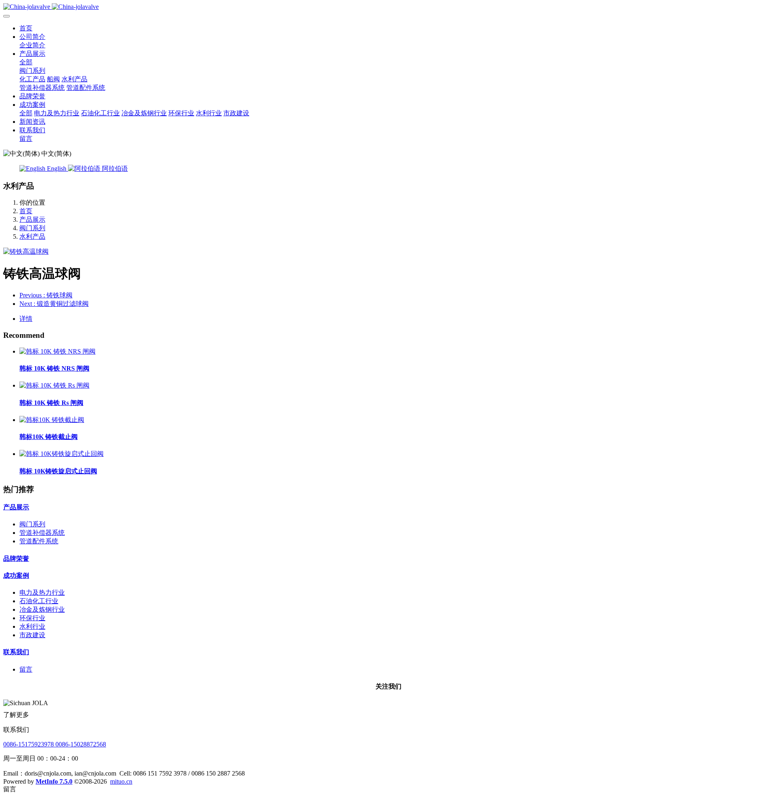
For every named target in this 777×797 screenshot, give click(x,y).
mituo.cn (121, 781)
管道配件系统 (38, 541)
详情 (25, 318)
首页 (25, 28)
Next (54, 303)
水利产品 (32, 236)
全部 (25, 62)
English (56, 168)
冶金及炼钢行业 (42, 609)
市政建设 (32, 635)
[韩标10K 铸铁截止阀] (51, 419)
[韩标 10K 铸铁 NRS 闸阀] (57, 351)
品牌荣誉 (16, 558)
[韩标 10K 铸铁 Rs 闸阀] (54, 385)
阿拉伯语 (114, 168)
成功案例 (16, 575)
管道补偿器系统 (42, 532)
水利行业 (32, 626)
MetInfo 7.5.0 (54, 781)
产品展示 (32, 219)
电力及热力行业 (42, 592)
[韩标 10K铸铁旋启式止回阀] (61, 453)
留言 (25, 669)
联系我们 (16, 652)
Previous (45, 295)
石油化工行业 (38, 601)
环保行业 (32, 618)
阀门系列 (32, 228)
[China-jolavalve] (388, 7)
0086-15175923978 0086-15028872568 (54, 744)
